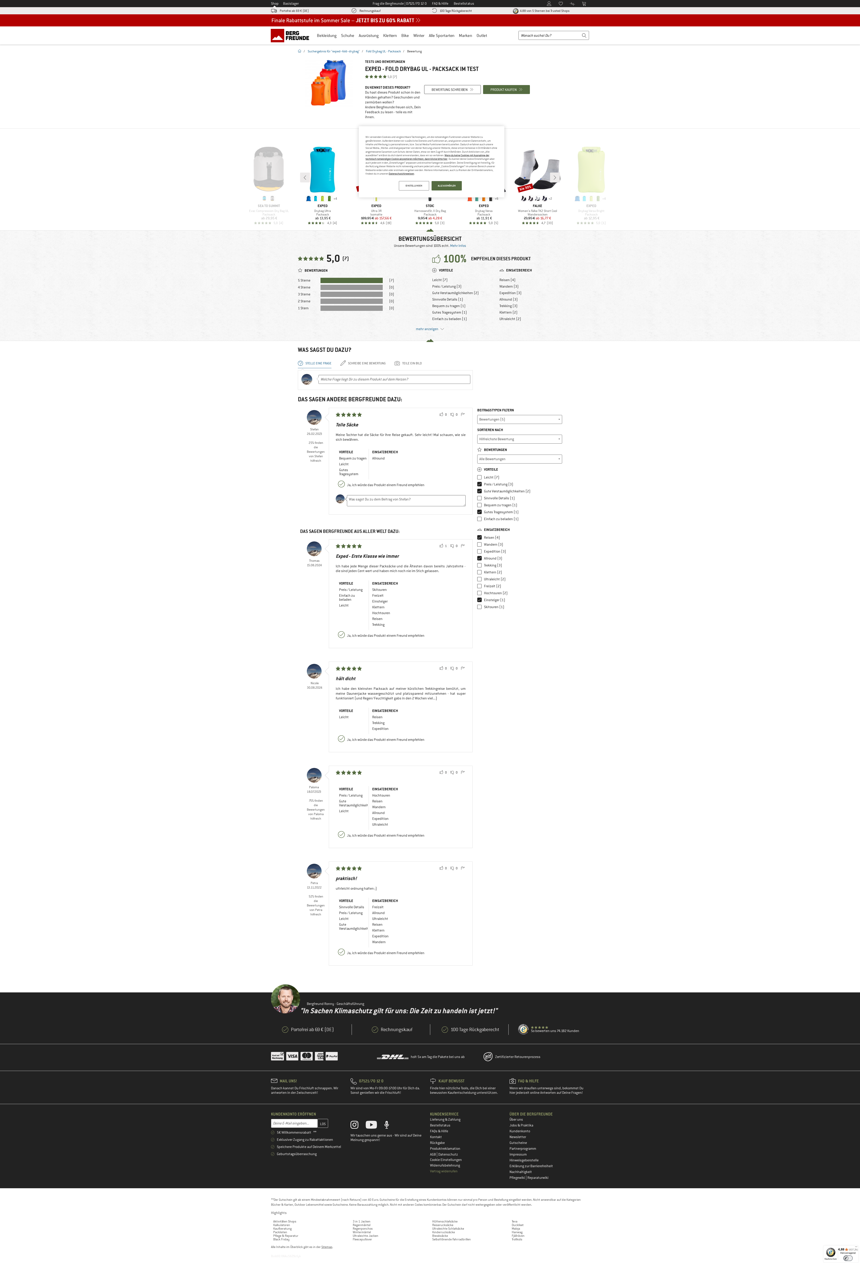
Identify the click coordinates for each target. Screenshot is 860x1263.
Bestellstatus (440, 1125)
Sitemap (326, 1247)
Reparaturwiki (537, 1177)
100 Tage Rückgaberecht (456, 11)
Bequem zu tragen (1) (449, 306)
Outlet (482, 35)
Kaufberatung (282, 1229)
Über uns (516, 1119)
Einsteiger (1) (494, 600)
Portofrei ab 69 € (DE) (294, 11)
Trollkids (517, 1239)
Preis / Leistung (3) (447, 286)
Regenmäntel (361, 1225)
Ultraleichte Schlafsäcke (448, 1229)
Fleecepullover (362, 1239)
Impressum (518, 1154)
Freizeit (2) (492, 586)
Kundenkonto (520, 1131)
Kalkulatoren (281, 1225)
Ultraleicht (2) (510, 319)
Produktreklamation (445, 1148)
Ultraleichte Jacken (365, 1236)
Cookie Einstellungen (446, 1160)
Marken (465, 35)
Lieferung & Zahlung (445, 1119)
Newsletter (518, 1137)
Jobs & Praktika (521, 1125)
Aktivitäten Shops (284, 1221)
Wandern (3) (509, 286)
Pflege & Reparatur (285, 1236)
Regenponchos (363, 1229)
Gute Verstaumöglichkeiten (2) (455, 293)
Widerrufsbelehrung (445, 1165)
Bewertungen (495, 449)
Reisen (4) (507, 280)
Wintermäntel (362, 1232)
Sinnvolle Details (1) (447, 299)
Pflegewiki (518, 1177)
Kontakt (436, 1137)
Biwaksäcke (440, 1236)
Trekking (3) (508, 306)
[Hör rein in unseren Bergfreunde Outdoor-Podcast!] (390, 1125)
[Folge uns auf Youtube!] (375, 1125)
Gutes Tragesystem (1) (449, 312)
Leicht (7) (440, 280)
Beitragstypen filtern (495, 410)
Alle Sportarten (441, 35)
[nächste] (555, 177)
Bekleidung (327, 35)
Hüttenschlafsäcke (445, 1221)
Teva (514, 1221)
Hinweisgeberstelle (524, 1160)
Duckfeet (518, 1225)
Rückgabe (437, 1143)
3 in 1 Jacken (361, 1221)
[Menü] (856, 1247)
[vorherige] (305, 177)
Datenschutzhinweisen (401, 173)
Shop (275, 3)
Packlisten (280, 1232)
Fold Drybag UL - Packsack (383, 51)
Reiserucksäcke (442, 1225)
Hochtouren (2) (496, 593)
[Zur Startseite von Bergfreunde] (291, 35)
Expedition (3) (510, 293)
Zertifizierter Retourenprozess (517, 1057)
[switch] (848, 1258)
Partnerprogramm (523, 1148)
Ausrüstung (369, 35)
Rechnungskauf (370, 11)
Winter (418, 35)
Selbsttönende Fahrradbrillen (451, 1239)
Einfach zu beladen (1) (449, 319)
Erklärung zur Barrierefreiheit (531, 1166)
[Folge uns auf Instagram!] (357, 1125)
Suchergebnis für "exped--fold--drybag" (334, 51)
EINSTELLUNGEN (414, 185)
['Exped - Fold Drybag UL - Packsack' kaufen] (329, 83)
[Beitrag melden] (463, 415)
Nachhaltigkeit (521, 1172)
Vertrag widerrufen (444, 1171)
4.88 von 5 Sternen (544, 11)
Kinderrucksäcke (443, 1232)
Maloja (516, 1229)
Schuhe (347, 35)
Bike (405, 35)
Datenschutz (448, 1154)
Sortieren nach (490, 429)
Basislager (291, 3)
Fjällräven (518, 1236)
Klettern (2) (508, 312)
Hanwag (517, 1232)
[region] (431, 161)
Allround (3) (508, 299)
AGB (433, 1154)
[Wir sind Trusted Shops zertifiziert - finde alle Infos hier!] (523, 1029)
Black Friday (281, 1239)
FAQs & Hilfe (439, 1131)
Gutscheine (518, 1143)
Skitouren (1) (494, 607)
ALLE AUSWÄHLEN (447, 185)
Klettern (390, 35)
